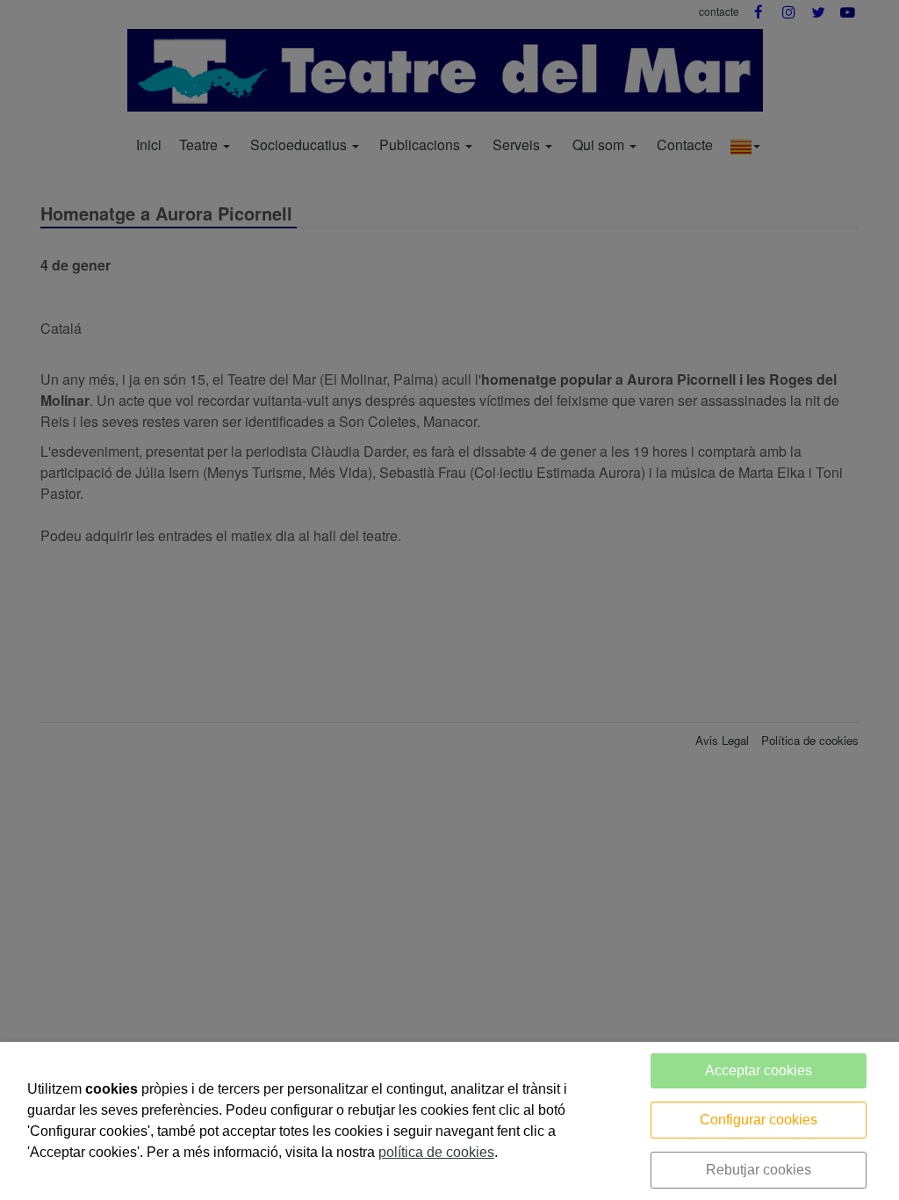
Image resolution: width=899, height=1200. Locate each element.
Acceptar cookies (758, 1070)
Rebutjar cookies (758, 1169)
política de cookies (436, 1152)
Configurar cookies (758, 1119)
